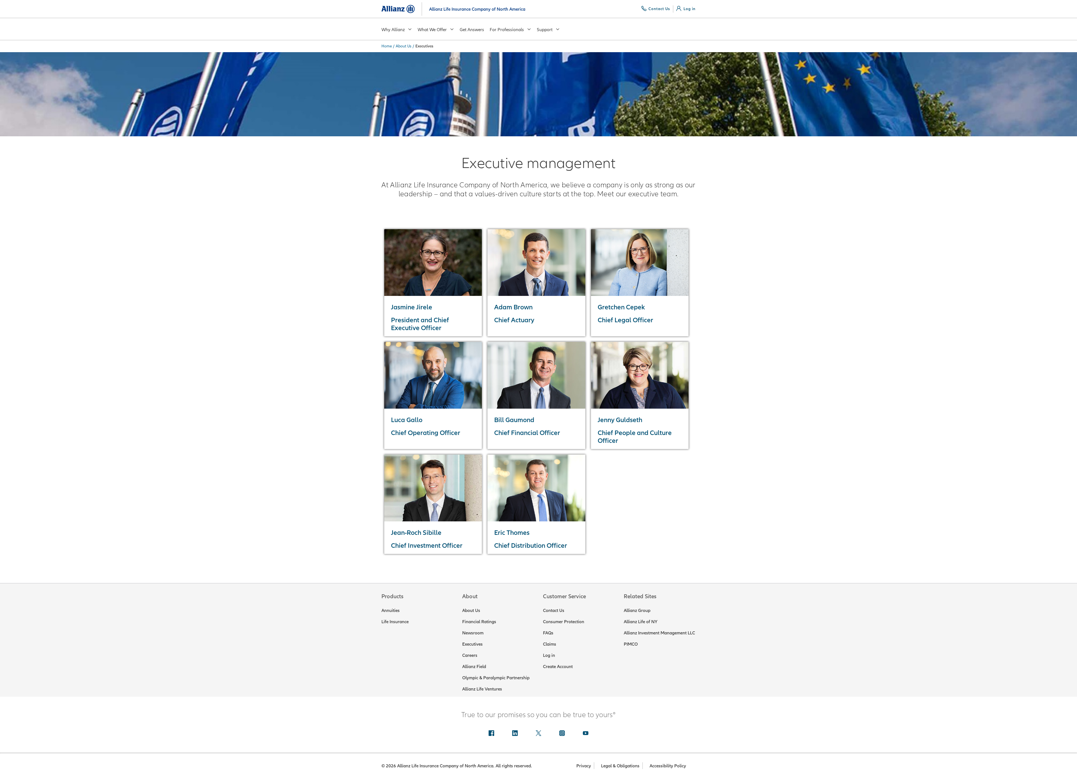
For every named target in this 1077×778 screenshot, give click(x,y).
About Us (403, 46)
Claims (549, 643)
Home (386, 46)
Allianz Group (637, 610)
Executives (472, 643)
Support (545, 29)
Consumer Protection (563, 621)
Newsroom (473, 632)
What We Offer (432, 29)
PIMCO (631, 643)
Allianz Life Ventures (482, 688)
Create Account (558, 666)
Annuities (390, 610)
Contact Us (553, 610)
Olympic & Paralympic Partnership (496, 677)
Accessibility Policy (668, 765)
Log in (549, 655)
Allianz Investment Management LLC (659, 632)
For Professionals (507, 29)
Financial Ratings (479, 621)
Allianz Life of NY (640, 621)
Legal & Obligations (620, 765)
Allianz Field (474, 666)
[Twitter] (538, 733)
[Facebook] (491, 733)
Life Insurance (395, 621)
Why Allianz (393, 29)
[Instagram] (562, 733)
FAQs (548, 632)
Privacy (583, 765)
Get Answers (472, 29)
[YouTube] (585, 733)
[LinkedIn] (515, 733)
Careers (469, 655)
